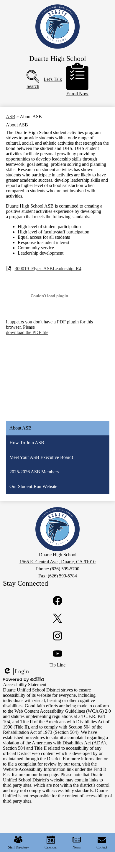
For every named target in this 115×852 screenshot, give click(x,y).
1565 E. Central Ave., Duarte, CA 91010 (57, 561)
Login (16, 671)
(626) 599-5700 (64, 568)
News (77, 847)
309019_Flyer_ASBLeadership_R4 (48, 268)
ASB (10, 116)
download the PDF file (27, 332)
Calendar (51, 847)
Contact (101, 847)
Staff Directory (18, 847)
